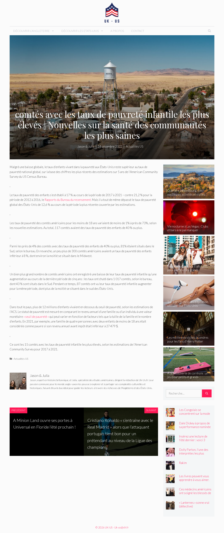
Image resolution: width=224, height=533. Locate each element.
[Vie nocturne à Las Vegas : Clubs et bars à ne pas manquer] (189, 232)
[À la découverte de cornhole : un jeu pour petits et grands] (189, 379)
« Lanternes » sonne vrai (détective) (194, 504)
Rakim (183, 463)
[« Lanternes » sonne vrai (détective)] (170, 507)
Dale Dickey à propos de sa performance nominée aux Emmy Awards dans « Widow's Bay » (195, 428)
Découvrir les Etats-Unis (80, 30)
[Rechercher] (207, 393)
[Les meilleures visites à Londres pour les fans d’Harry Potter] (189, 343)
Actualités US (21, 358)
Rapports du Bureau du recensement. (68, 200)
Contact (137, 30)
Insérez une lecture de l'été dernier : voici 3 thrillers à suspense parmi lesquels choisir (193, 441)
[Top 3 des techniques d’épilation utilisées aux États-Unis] (189, 308)
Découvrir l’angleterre (31, 30)
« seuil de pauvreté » (36, 316)
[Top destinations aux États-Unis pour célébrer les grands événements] (189, 272)
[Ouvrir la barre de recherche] (209, 30)
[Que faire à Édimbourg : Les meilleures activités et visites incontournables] (189, 196)
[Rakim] (170, 467)
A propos (117, 30)
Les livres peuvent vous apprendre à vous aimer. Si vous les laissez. (194, 479)
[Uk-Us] (112, 13)
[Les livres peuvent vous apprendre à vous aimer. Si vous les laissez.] (170, 480)
